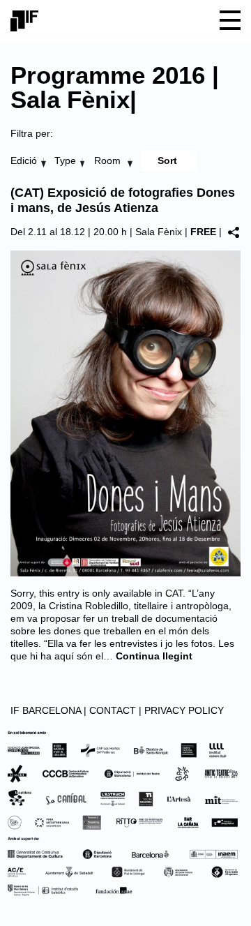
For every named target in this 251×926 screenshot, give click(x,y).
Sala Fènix (158, 231)
